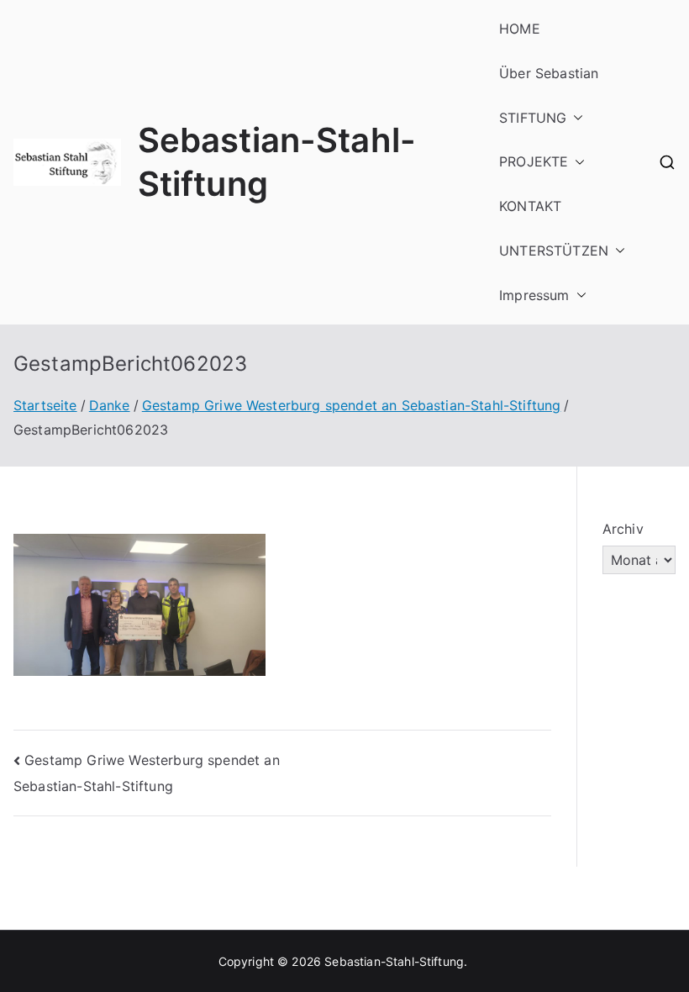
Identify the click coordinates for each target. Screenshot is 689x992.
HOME (519, 28)
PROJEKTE (533, 161)
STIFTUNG (532, 117)
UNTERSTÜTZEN (553, 250)
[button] (574, 118)
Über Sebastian (548, 73)
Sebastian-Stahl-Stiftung (394, 961)
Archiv (623, 528)
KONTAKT (530, 206)
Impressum (534, 295)
